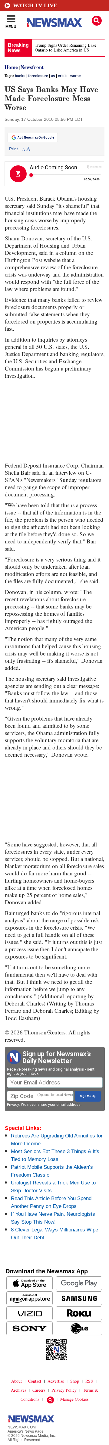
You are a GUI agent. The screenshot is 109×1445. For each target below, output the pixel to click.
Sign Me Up (88, 1096)
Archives (18, 1390)
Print (13, 148)
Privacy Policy (64, 1390)
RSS (89, 1381)
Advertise (56, 1381)
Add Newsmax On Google (36, 137)
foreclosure (38, 76)
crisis (63, 76)
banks (20, 76)
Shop (74, 1381)
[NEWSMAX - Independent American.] (54, 23)
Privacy (13, 1105)
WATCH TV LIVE (35, 5)
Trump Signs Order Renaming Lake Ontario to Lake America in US (65, 47)
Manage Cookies (74, 1399)
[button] (97, 21)
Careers (38, 1390)
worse (75, 76)
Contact (34, 1381)
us (53, 76)
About (16, 1381)
